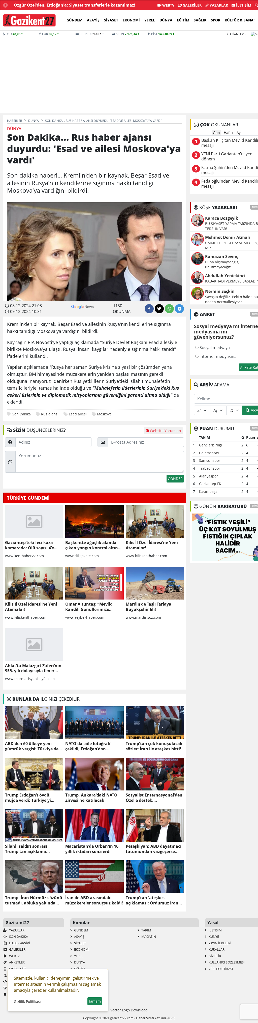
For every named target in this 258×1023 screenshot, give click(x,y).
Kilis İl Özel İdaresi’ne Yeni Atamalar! (152, 545)
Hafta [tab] (228, 132)
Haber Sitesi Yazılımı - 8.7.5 (155, 1018)
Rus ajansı (49, 414)
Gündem (74, 20)
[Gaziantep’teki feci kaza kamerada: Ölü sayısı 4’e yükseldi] (34, 521)
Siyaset (111, 20)
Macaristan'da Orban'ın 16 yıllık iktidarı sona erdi (91, 849)
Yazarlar (218, 5)
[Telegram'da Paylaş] (179, 308)
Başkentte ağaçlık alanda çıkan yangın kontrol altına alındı (92, 545)
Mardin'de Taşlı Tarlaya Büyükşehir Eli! (148, 607)
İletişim (243, 5)
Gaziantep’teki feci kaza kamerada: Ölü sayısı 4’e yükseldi (29, 545)
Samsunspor (209, 460)
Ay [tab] (239, 132)
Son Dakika (21, 414)
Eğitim (183, 20)
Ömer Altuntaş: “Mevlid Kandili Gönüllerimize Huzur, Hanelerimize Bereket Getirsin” (94, 607)
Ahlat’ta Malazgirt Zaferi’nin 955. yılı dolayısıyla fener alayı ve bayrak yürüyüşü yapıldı (33, 668)
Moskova (104, 414)
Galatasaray (209, 452)
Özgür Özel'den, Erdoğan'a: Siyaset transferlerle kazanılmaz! (74, 5)
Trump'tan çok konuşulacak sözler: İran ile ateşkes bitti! (154, 746)
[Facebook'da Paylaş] (149, 308)
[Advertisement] (129, 74)
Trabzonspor (209, 468)
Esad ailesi (78, 414)
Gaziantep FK (210, 483)
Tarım (146, 930)
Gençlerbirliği (210, 445)
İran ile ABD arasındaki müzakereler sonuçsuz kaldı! (94, 900)
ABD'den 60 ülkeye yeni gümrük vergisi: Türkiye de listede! (31, 746)
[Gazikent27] (29, 20)
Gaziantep (235, 34)
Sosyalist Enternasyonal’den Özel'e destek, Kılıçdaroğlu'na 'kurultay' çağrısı (154, 797)
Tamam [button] (95, 1001)
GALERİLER (192, 5)
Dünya (165, 20)
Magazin (148, 936)
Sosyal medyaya (214, 347)
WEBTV (167, 5)
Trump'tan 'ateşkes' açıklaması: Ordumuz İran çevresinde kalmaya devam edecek (153, 900)
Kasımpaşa (208, 491)
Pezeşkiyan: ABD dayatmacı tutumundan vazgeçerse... (153, 849)
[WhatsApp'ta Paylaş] (169, 308)
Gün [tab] (216, 132)
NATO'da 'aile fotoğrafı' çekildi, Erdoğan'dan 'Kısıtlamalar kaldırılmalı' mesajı (91, 746)
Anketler (16, 962)
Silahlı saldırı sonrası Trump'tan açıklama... (27, 849)
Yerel (149, 20)
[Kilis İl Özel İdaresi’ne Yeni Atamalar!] (155, 521)
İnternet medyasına (218, 356)
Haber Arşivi (19, 943)
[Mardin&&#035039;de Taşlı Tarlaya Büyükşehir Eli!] (155, 583)
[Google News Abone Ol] (82, 306)
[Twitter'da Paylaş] (159, 308)
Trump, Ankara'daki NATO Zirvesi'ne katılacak (91, 797)
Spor (215, 20)
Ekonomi (131, 20)
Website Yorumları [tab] (165, 430)
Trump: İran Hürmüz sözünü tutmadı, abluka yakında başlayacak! (33, 900)
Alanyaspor (208, 476)
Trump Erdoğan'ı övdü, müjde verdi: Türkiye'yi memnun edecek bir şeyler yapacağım (31, 797)
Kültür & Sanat (240, 20)
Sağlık (200, 20)
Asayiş (93, 20)
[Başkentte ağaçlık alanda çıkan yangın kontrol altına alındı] (94, 521)
